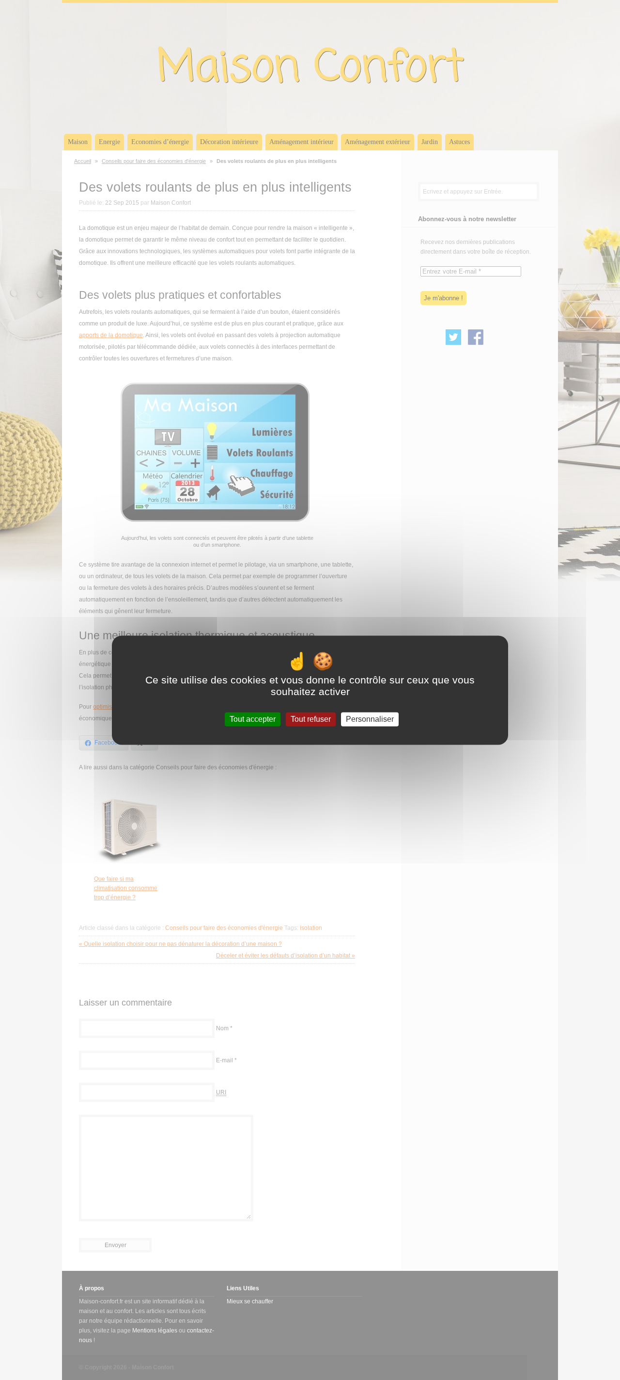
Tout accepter (253, 719)
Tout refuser (311, 719)
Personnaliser (370, 719)
